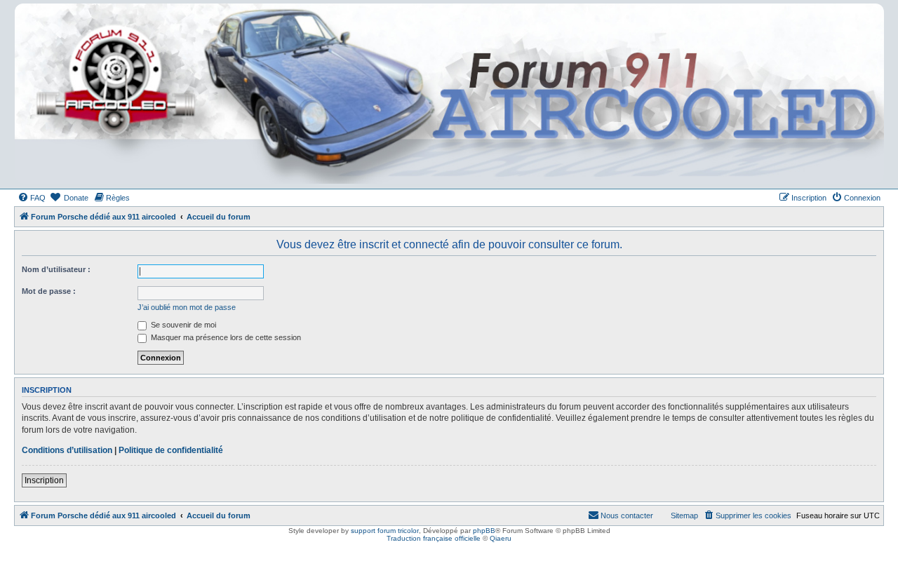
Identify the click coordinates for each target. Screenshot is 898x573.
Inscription (44, 480)
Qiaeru (500, 538)
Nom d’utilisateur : (56, 269)
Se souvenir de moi (182, 325)
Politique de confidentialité (171, 450)
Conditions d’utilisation (67, 450)
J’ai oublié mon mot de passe (187, 307)
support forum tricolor (385, 530)
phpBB (484, 530)
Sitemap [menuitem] (684, 515)
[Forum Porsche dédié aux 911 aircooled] (448, 94)
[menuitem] (32, 197)
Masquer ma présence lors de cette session (225, 337)
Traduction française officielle (434, 538)
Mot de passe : (49, 291)
